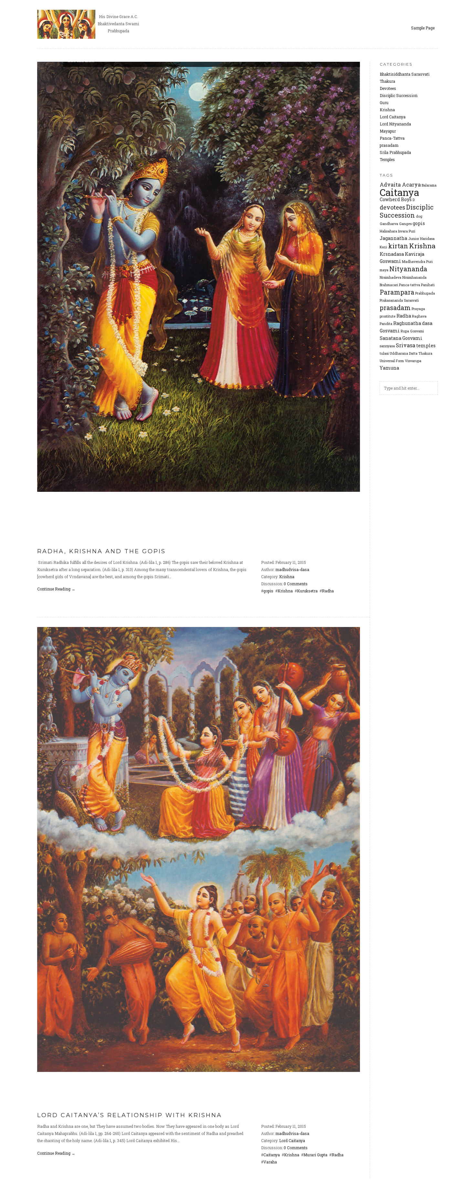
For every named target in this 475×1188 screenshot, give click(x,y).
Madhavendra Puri (417, 261)
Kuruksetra (307, 590)
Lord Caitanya (393, 116)
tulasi (384, 353)
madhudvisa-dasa (292, 569)
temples (426, 345)
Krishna (387, 109)
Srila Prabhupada (395, 152)
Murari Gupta (315, 1154)
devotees (392, 207)
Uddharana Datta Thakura (411, 353)
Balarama (429, 185)
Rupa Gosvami (412, 331)
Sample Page (423, 27)
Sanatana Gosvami (401, 338)
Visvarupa (413, 361)
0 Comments (296, 583)
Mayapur (388, 131)
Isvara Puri (406, 231)
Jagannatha (393, 238)
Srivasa (405, 345)
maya (384, 270)
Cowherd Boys (396, 199)
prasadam (389, 145)
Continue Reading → (56, 588)
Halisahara (388, 231)
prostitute (388, 316)
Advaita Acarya (400, 184)
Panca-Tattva (392, 138)
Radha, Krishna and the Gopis (101, 551)
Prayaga (418, 309)
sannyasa (387, 346)
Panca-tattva (409, 285)
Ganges (405, 223)
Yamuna (389, 368)
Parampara (397, 292)
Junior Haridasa (421, 238)
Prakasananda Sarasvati (399, 300)
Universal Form (392, 361)
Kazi (383, 247)
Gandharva (389, 223)
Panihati (428, 285)
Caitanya (399, 192)
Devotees (388, 88)
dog (419, 216)
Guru (384, 102)
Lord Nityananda (395, 123)
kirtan (398, 246)
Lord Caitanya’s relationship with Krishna (129, 1115)
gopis (419, 223)
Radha (403, 316)
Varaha (270, 1161)
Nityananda (408, 269)
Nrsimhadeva (390, 277)
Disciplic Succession (398, 95)
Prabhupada (425, 293)
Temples (387, 159)
